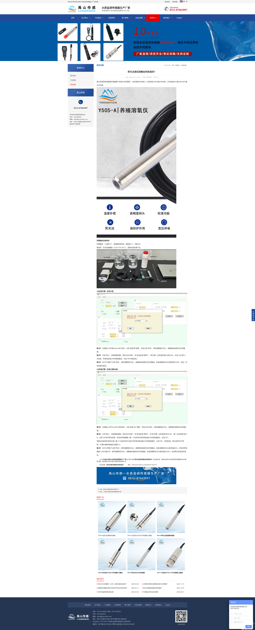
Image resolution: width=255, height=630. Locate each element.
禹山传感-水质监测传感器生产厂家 (115, 459)
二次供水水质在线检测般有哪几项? (112, 491)
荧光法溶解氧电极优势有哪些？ (163, 588)
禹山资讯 (73, 76)
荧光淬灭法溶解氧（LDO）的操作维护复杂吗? (118, 584)
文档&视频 (139, 18)
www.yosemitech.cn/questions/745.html (144, 465)
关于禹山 (84, 18)
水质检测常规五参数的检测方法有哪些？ (163, 584)
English (179, 18)
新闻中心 (153, 18)
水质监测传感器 (174, 459)
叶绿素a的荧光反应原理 (163, 592)
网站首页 (88, 605)
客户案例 (125, 18)
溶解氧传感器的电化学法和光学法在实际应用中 (118, 588)
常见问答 (73, 84)
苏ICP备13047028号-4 (105, 624)
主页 (173, 65)
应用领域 (111, 18)
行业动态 (73, 80)
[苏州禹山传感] (136, 484)
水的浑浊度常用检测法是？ (118, 592)
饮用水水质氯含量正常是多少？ (111, 489)
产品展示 (98, 18)
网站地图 (175, 2)
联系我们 (167, 2)
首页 (72, 18)
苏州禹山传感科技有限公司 (117, 461)
